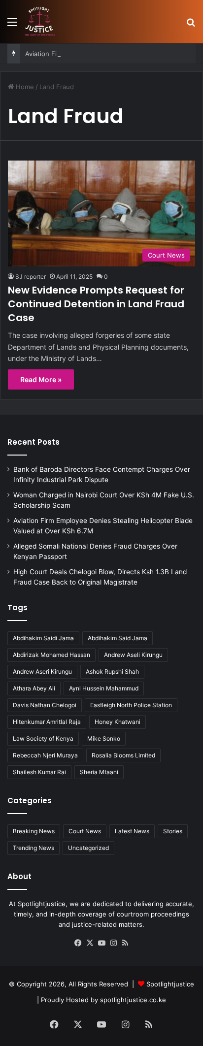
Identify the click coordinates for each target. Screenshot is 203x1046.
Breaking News (34, 831)
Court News (84, 831)
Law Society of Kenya (43, 738)
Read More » (41, 379)
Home (24, 87)
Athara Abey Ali (34, 688)
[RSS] (125, 943)
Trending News (33, 847)
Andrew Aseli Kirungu (133, 654)
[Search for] (191, 25)
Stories (172, 831)
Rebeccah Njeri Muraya (45, 755)
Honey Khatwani (117, 721)
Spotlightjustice (170, 984)
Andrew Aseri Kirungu (42, 671)
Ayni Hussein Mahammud (103, 688)
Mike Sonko (103, 738)
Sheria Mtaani (99, 772)
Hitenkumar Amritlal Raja (47, 721)
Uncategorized (88, 847)
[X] (90, 943)
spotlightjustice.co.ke (133, 1000)
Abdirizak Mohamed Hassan (51, 654)
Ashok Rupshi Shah (112, 671)
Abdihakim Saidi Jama (43, 638)
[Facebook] (78, 943)
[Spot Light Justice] (40, 21)
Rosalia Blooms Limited (123, 755)
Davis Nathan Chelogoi (44, 705)
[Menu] (12, 25)
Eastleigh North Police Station (131, 705)
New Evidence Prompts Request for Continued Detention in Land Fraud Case (96, 304)
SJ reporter (30, 276)
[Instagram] (113, 943)
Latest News (132, 831)
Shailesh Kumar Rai (39, 772)
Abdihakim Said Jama (117, 638)
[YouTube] (101, 943)
